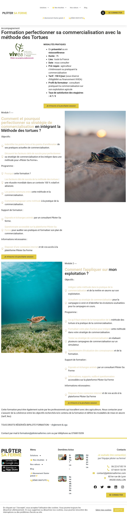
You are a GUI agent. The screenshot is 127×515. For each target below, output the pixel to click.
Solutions (43, 8)
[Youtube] (109, 487)
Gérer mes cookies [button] (103, 510)
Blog (85, 8)
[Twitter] (102, 487)
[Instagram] (123, 487)
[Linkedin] (116, 487)
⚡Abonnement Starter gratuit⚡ (53, 18)
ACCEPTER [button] (118, 510)
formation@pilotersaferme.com (35, 433)
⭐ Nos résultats (58, 8)
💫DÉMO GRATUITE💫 (77, 18)
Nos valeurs (74, 8)
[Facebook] (95, 487)
